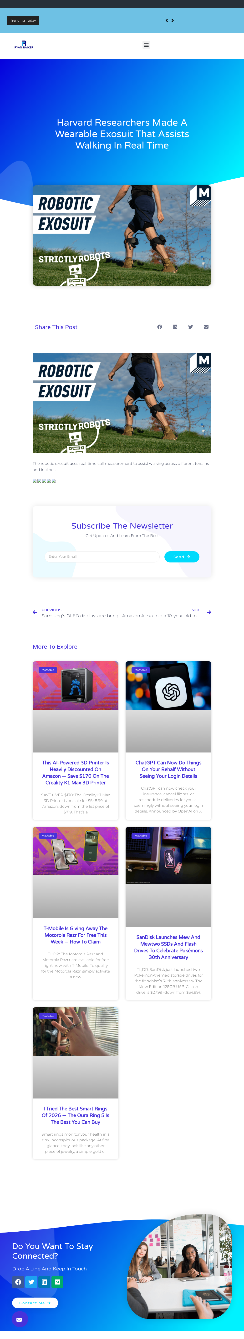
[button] (146, 45)
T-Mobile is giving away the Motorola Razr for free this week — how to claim (75, 935)
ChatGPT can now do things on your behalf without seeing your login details (169, 769)
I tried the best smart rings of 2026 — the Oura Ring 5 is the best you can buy (75, 1115)
